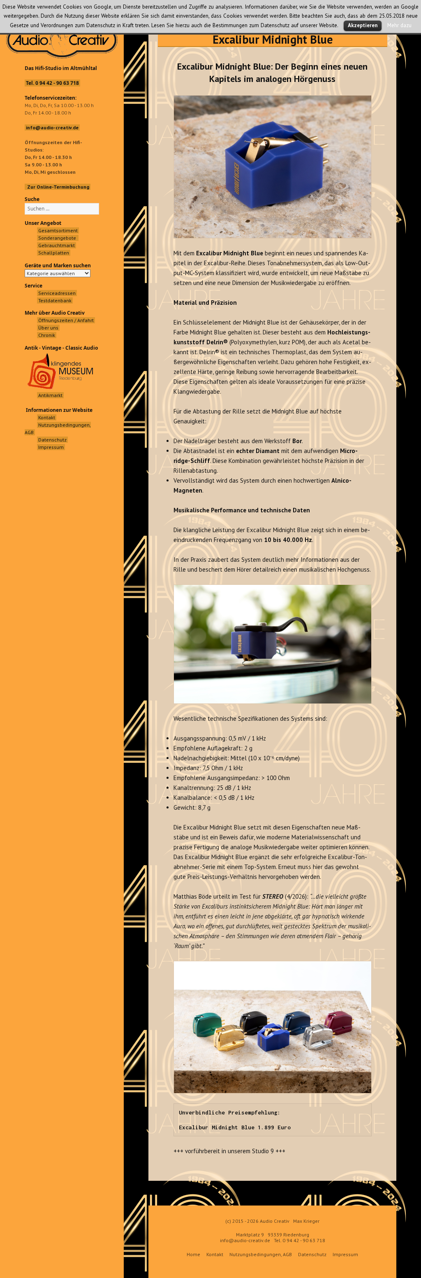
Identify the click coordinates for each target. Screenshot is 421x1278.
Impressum (345, 1254)
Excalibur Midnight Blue (273, 39)
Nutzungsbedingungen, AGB (260, 1254)
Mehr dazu (399, 25)
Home (193, 1254)
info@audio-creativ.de (245, 1240)
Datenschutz (312, 1254)
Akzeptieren (362, 25)
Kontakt (214, 1254)
